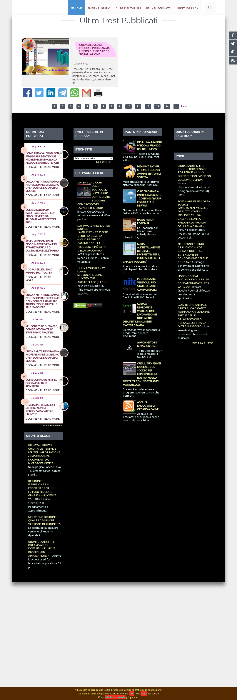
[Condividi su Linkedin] (50, 96)
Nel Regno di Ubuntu (43, 517)
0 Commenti (34, 166)
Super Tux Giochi (89, 182)
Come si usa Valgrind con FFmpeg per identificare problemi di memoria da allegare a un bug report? (43, 158)
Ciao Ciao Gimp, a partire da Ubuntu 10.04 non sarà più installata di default (149, 198)
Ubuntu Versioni (187, 8)
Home (78, 8)
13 (157, 106)
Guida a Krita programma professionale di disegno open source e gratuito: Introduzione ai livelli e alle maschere (42, 301)
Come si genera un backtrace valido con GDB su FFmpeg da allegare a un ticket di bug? (41, 216)
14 (167, 106)
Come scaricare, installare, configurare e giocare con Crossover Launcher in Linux (94, 196)
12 (147, 106)
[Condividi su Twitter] (39, 96)
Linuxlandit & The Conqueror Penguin (192, 167)
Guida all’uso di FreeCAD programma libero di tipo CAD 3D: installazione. (94, 49)
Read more (52, 166)
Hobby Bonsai (188, 276)
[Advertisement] (111, 638)
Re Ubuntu (36, 481)
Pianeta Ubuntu (40, 445)
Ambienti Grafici (99, 8)
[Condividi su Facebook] (27, 96)
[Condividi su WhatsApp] (74, 96)
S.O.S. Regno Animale (192, 304)
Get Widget (104, 161)
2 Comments (81, 63)
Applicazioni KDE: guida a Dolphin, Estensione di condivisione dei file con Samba (193, 255)
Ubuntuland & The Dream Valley (41, 543)
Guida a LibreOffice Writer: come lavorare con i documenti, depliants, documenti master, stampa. (140, 314)
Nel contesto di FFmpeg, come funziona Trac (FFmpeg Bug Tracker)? (42, 329)
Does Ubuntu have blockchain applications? (41, 552)
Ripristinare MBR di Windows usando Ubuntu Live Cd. (149, 145)
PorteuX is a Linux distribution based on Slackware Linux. (194, 176)
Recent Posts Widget (53, 425)
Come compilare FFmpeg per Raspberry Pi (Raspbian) (41, 383)
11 (138, 106)
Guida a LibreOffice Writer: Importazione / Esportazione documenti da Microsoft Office (44, 456)
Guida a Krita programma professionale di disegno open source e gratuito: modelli (42, 186)
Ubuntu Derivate (158, 8)
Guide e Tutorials (128, 8)
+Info (144, 693)
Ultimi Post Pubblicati (119, 20)
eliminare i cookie (115, 697)
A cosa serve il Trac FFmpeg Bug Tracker (39, 271)
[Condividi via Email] (86, 96)
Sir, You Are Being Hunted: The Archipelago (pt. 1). (91, 278)
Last (184, 106)
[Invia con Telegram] (62, 96)
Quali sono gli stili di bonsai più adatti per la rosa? (193, 283)
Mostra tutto (202, 343)
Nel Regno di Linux (191, 244)
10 (128, 106)
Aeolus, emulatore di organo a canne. (148, 406)
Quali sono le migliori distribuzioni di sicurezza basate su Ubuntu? (40, 409)
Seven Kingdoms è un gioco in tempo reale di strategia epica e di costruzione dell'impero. (42, 246)
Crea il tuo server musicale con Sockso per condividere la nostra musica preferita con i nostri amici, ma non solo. (142, 374)
